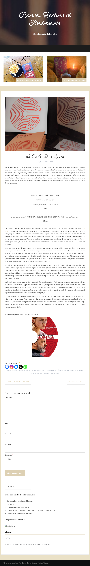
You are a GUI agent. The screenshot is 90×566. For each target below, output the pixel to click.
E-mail (8, 434)
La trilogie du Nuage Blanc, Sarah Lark (20, 513)
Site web (8, 444)
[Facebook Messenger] (16, 367)
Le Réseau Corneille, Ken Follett (18, 507)
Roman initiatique (37, 373)
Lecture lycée (35, 370)
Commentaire (10, 397)
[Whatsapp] (25, 367)
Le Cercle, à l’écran (75, 381)
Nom (7, 423)
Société (46, 373)
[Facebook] (7, 367)
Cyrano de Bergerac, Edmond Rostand (19, 501)
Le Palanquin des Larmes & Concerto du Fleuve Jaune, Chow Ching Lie (31, 510)
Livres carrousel (51, 370)
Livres (42, 370)
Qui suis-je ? (11, 504)
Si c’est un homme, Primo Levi (18, 381)
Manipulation (79, 370)
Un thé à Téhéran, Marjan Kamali (31, 80)
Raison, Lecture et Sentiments (45, 19)
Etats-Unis (70, 370)
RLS (51, 162)
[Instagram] (11, 367)
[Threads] (21, 367)
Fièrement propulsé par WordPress (14, 563)
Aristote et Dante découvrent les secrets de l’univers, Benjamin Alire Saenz (66, 79)
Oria (33, 563)
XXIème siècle (54, 373)
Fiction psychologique (22, 370)
